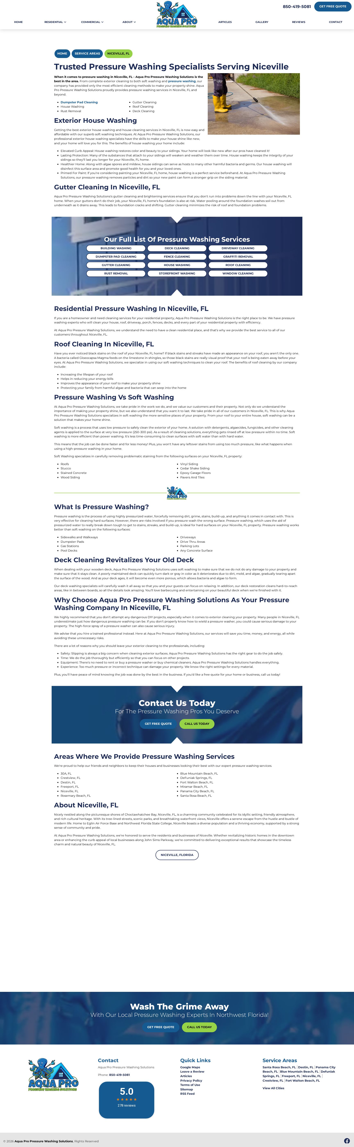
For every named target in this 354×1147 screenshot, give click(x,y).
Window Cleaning (238, 273)
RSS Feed (187, 1094)
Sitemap (186, 1089)
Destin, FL (305, 1067)
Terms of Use (190, 1085)
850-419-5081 (297, 6)
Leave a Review (192, 1071)
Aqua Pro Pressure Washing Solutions (44, 1141)
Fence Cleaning (177, 256)
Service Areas (87, 53)
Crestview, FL (273, 1080)
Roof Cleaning (238, 265)
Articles (186, 1076)
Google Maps (190, 1067)
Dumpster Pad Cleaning (79, 102)
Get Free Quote (332, 6)
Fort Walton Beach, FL (303, 1080)
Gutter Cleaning (116, 265)
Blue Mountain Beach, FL (299, 1071)
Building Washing (116, 248)
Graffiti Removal (238, 256)
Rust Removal (116, 273)
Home (62, 53)
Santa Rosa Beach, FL (279, 1067)
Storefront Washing (177, 273)
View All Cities (273, 1088)
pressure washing (182, 81)
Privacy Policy (191, 1080)
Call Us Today (197, 724)
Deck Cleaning (177, 248)
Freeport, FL (291, 1076)
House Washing (177, 265)
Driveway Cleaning (238, 248)
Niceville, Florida (177, 855)
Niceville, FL (118, 53)
